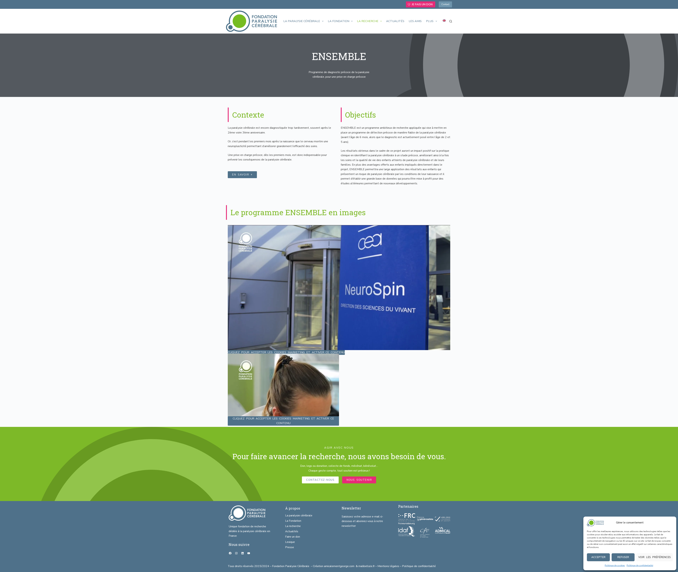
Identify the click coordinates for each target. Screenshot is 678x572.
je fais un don (422, 4)
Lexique (290, 542)
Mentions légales (388, 566)
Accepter (598, 557)
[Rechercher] (450, 21)
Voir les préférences (654, 557)
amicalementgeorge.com (339, 566)
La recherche (367, 21)
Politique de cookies (615, 565)
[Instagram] (236, 553)
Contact (445, 4)
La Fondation (338, 21)
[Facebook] (230, 553)
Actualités (395, 21)
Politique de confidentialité (640, 565)
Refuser (623, 557)
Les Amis (415, 21)
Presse (289, 547)
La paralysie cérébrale (301, 21)
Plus (429, 21)
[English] (444, 20)
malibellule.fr (366, 566)
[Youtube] (248, 553)
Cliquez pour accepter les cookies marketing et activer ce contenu (286, 352)
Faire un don (292, 537)
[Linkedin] (242, 553)
